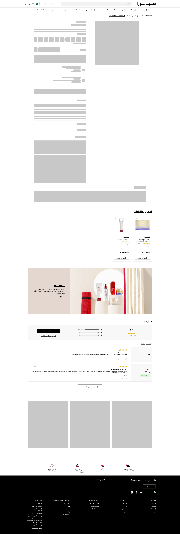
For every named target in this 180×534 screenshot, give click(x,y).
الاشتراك (149, 486)
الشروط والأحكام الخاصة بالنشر (48, 336)
